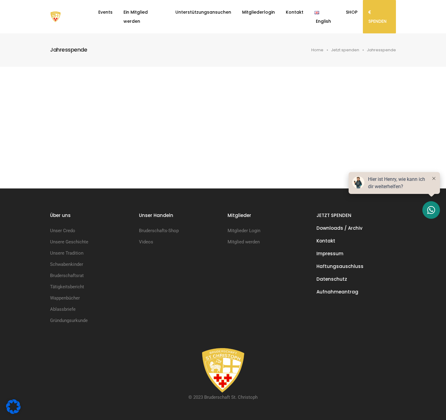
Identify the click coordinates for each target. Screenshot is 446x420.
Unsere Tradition (66, 253)
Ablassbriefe (63, 309)
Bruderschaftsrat (67, 275)
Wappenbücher (65, 298)
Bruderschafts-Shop (159, 230)
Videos (146, 242)
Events (105, 12)
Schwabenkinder (66, 264)
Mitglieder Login (244, 230)
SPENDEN (377, 21)
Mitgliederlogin (258, 12)
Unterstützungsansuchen (203, 12)
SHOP (351, 12)
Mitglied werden (244, 242)
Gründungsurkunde (69, 320)
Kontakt (294, 12)
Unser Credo (62, 230)
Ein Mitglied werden (135, 16)
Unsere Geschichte (69, 242)
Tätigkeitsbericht (67, 287)
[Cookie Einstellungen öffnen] (13, 406)
